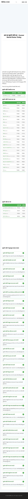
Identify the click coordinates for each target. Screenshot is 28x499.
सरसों (4, 111)
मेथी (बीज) (4, 139)
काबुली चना (5, 144)
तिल (3, 130)
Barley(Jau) (5, 210)
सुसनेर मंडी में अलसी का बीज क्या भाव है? (10, 388)
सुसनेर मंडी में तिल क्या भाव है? (8, 348)
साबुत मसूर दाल (5, 158)
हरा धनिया (4, 95)
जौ (3, 170)
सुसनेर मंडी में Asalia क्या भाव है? (9, 356)
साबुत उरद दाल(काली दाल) (7, 147)
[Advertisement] (14, 18)
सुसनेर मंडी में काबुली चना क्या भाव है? (10, 396)
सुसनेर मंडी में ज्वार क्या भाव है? (8, 465)
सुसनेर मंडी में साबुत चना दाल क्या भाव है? (10, 283)
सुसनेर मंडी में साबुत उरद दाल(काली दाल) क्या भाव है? (13, 405)
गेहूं (3, 105)
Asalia (4, 213)
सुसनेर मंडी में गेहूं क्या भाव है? (8, 253)
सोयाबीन (4, 108)
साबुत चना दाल (5, 116)
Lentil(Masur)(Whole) (7, 207)
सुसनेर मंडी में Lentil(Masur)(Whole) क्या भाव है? (13, 292)
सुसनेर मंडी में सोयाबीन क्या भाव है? (9, 260)
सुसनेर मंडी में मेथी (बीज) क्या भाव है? (10, 379)
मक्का (4, 122)
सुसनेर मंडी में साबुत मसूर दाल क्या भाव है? (11, 448)
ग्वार (3, 125)
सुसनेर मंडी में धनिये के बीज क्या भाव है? (10, 430)
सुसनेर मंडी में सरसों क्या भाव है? (9, 269)
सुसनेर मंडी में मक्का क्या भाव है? (9, 308)
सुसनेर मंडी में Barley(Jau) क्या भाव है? (10, 340)
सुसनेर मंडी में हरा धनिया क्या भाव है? (10, 331)
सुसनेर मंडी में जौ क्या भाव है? (8, 481)
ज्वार (3, 164)
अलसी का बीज (5, 142)
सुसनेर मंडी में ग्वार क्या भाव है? (8, 315)
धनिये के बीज (5, 216)
